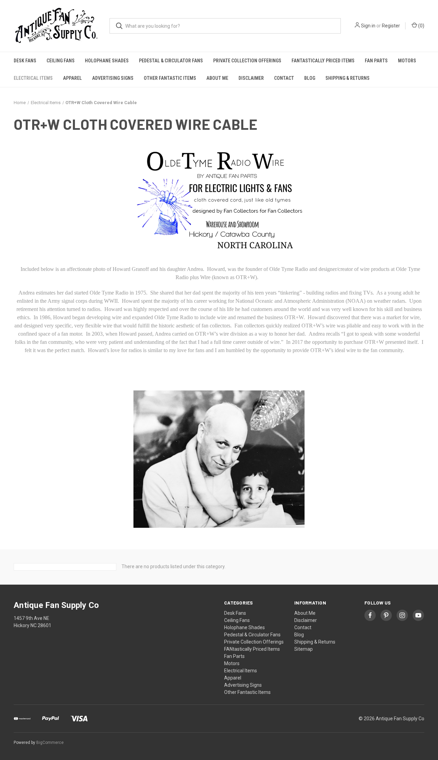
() (420, 25)
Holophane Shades (107, 60)
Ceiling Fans (61, 60)
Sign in (368, 25)
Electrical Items (33, 78)
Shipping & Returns (347, 78)
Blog (309, 78)
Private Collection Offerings (247, 60)
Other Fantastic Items (170, 78)
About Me (217, 78)
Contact (284, 78)
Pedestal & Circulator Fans (171, 60)
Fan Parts (376, 60)
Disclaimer (251, 78)
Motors (407, 60)
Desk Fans (25, 60)
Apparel (72, 78)
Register (391, 25)
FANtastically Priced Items (323, 60)
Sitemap (303, 649)
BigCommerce (50, 742)
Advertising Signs (112, 78)
